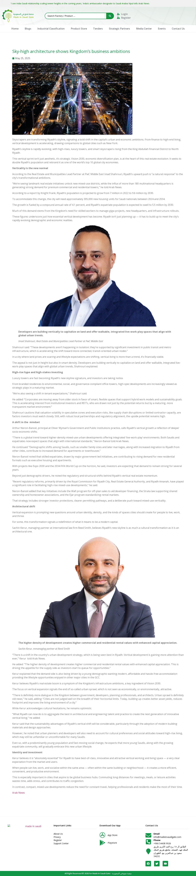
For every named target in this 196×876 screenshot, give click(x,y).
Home (15, 28)
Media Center (144, 28)
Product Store (79, 28)
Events (162, 28)
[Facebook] (148, 863)
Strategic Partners (119, 28)
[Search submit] (110, 16)
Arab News (18, 792)
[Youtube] (165, 863)
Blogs (28, 28)
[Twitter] (157, 863)
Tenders (98, 28)
